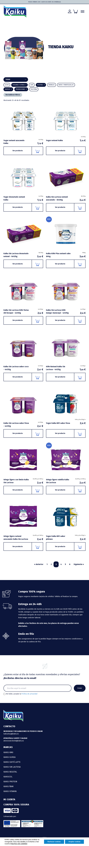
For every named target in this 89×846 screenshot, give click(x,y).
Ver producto (18, 151)
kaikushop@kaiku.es (11, 734)
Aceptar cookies (74, 842)
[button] (52, 85)
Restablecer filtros (13, 95)
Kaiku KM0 (8, 752)
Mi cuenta (9, 799)
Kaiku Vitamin (10, 791)
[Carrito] (75, 11)
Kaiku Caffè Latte (11, 762)
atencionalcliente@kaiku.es (13, 741)
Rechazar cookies (54, 842)
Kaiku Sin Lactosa (12, 767)
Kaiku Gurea (9, 757)
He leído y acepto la (21, 694)
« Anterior (38, 564)
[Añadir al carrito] (37, 151)
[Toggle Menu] (82, 11)
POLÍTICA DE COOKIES (18, 844)
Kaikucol (7, 776)
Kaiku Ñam (8, 786)
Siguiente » (79, 564)
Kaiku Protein (10, 781)
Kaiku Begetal (10, 772)
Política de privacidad (29, 694)
